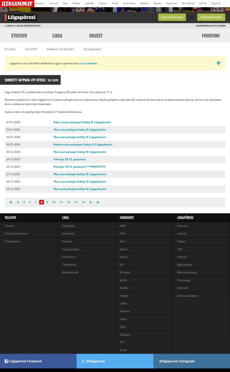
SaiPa (123, 319)
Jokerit (124, 249)
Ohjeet (95, 35)
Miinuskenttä (70, 272)
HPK (122, 233)
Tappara (125, 334)
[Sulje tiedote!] (202, 63)
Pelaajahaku (93, 49)
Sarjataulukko (70, 249)
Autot (115, 3)
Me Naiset (188, 3)
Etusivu (39, 3)
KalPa (123, 280)
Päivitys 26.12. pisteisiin (69, 159)
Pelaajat (67, 241)
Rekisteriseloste (187, 272)
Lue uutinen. (89, 63)
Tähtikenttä (69, 265)
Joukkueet (68, 233)
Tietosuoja (183, 280)
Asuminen (129, 3)
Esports (216, 3)
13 (75, 202)
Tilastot (31, 49)
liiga (57, 35)
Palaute (182, 257)
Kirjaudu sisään (211, 17)
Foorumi (211, 35)
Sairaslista (68, 257)
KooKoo (124, 288)
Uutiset (53, 3)
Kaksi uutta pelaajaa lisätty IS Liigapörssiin (82, 122)
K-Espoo (125, 272)
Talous (103, 3)
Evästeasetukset (187, 296)
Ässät (123, 350)
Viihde (76, 3)
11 (61, 202)
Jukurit (124, 257)
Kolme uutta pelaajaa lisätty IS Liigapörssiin (83, 144)
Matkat (144, 3)
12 (68, 202)
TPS (122, 342)
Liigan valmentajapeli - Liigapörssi (57, 17)
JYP (122, 265)
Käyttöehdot (184, 265)
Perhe (203, 3)
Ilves (122, 241)
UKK (179, 249)
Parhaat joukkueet (60, 49)
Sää (65, 3)
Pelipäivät (68, 226)
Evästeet (182, 288)
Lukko (123, 303)
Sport (123, 327)
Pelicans (125, 311)
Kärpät (124, 296)
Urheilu (89, 3)
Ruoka (157, 3)
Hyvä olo (171, 3)
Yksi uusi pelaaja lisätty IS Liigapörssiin (79, 129)
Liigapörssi (185, 217)
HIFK (122, 226)
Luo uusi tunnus (172, 17)
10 (53, 202)
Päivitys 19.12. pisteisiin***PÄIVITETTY (79, 167)
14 (83, 202)
